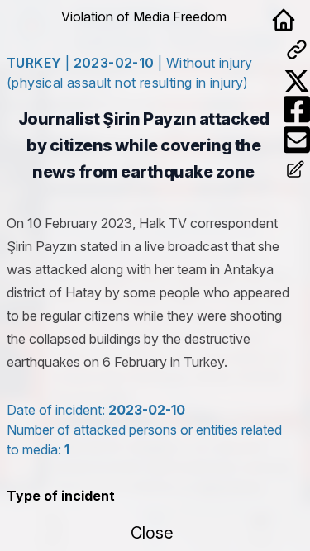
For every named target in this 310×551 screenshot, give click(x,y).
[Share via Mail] (297, 140)
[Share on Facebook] (297, 109)
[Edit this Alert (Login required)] (297, 171)
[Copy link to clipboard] (297, 49)
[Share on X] (297, 81)
